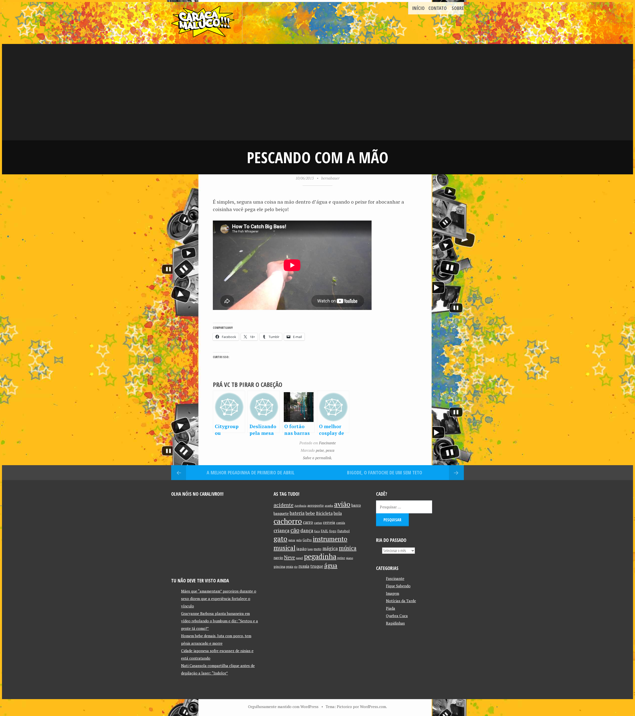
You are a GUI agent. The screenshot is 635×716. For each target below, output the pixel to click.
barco (356, 505)
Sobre (458, 8)
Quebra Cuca (397, 615)
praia (289, 567)
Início (418, 8)
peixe (320, 450)
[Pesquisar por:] (404, 506)
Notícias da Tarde (401, 600)
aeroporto (315, 505)
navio (278, 557)
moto (317, 549)
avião (342, 504)
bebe (310, 513)
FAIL (324, 530)
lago (310, 549)
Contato (437, 8)
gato (280, 538)
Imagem (392, 593)
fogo (332, 531)
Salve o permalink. (317, 457)
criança (281, 530)
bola (338, 513)
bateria (297, 513)
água (330, 565)
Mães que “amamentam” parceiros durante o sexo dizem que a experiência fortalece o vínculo (218, 598)
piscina (279, 566)
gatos (291, 540)
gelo (299, 540)
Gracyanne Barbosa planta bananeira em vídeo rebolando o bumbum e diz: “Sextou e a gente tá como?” (219, 621)
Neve (289, 557)
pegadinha (320, 556)
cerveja (329, 522)
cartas (318, 523)
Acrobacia (300, 505)
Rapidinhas (395, 623)
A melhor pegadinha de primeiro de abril (250, 472)
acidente (283, 504)
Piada (390, 608)
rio (295, 566)
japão (301, 548)
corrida (340, 523)
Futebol (343, 530)
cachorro (288, 521)
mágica (330, 548)
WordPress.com (373, 706)
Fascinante (327, 442)
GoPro (307, 540)
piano (349, 558)
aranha (329, 505)
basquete (281, 513)
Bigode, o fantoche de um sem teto (384, 472)
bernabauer (330, 178)
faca (317, 531)
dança (306, 530)
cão (294, 530)
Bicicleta (324, 513)
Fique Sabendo (398, 585)
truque (316, 566)
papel (299, 558)
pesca (330, 450)
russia (303, 566)
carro (308, 522)
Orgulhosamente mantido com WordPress (283, 706)
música (347, 548)
